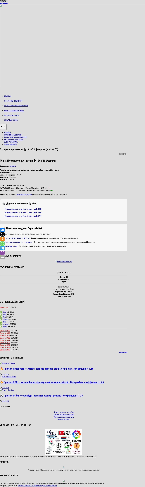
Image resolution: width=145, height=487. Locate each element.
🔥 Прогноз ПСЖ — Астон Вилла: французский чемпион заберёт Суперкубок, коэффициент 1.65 (52, 382)
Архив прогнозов (10, 246)
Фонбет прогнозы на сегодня (64, 417)
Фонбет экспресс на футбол (64, 412)
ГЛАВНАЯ (7, 96)
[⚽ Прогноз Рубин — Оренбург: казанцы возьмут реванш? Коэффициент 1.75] (7, 390)
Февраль (5, 324)
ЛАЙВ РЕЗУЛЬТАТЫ (11, 115)
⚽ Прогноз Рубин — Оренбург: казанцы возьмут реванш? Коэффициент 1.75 (41, 395)
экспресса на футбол (24, 194)
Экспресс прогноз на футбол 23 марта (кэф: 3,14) (23, 216)
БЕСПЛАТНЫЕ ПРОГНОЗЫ (14, 110)
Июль (4, 312)
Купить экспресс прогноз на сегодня (18, 242)
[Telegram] (5, 3)
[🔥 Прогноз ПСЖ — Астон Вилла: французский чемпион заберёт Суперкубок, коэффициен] (8, 377)
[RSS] (3, 3)
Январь (5, 326)
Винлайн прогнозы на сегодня (64, 415)
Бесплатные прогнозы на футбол (16, 238)
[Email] (7, 3)
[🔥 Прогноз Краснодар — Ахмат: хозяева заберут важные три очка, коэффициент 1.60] (7, 363)
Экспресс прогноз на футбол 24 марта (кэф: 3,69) (23, 212)
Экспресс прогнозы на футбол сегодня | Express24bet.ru (37, 486)
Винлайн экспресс (63, 419)
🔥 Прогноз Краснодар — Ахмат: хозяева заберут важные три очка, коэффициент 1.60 (46, 368)
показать (13, 166)
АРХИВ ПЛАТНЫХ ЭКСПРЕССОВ (16, 106)
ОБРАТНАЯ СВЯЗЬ (11, 120)
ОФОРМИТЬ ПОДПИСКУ (13, 101)
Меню (4, 127)
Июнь (4, 315)
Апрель (5, 319)
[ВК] (1, 3)
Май (4, 317)
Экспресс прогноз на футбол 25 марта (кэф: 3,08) (23, 209)
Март (4, 322)
